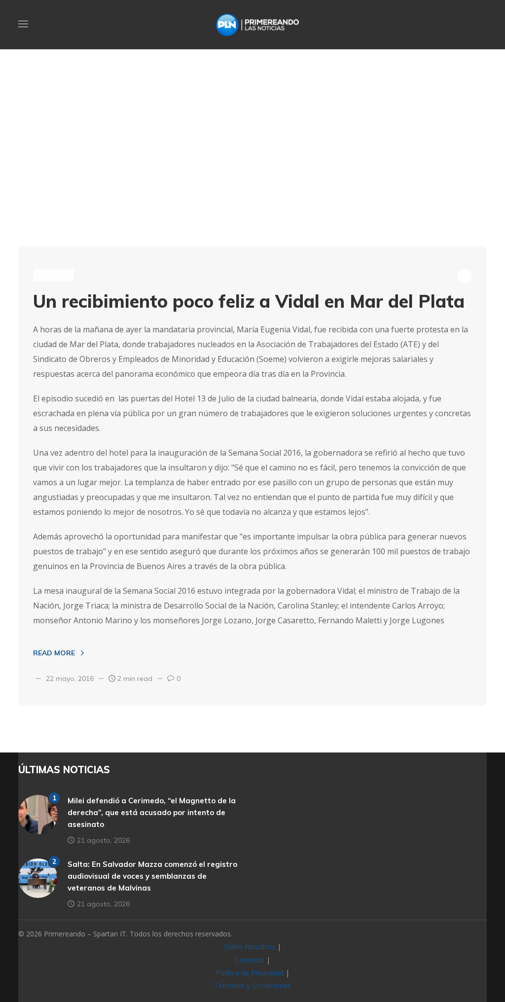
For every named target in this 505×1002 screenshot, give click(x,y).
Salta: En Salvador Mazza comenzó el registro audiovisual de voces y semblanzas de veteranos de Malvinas (152, 876)
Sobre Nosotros (249, 946)
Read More (54, 652)
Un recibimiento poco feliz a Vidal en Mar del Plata (249, 301)
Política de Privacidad (250, 972)
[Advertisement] (252, 168)
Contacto (249, 960)
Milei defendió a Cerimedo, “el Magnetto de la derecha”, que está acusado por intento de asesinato (152, 812)
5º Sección (53, 275)
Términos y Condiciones (252, 985)
